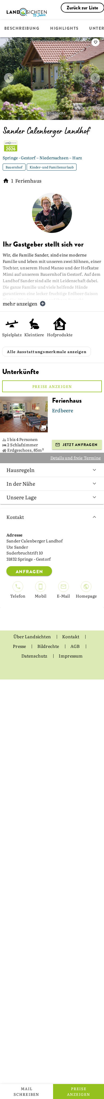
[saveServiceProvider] (95, 42)
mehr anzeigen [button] (20, 303)
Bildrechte (48, 646)
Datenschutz (34, 655)
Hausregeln (20, 470)
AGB (75, 646)
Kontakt (15, 516)
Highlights (64, 29)
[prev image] (9, 78)
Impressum (71, 655)
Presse (20, 646)
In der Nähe (20, 483)
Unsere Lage (21, 497)
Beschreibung (21, 29)
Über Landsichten (32, 636)
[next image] (95, 78)
